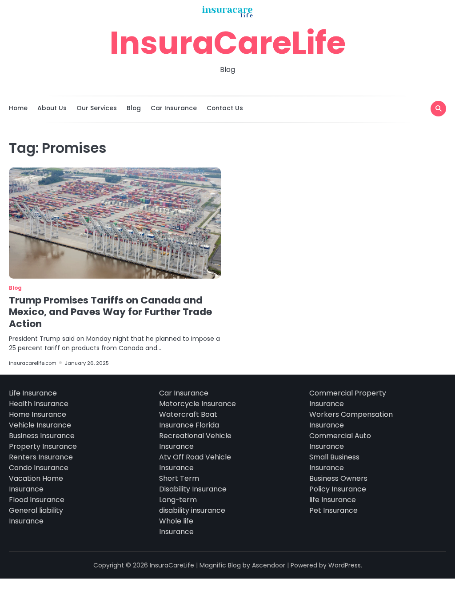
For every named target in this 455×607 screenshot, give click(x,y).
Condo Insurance (38, 468)
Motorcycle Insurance (197, 404)
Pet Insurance (333, 510)
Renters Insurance (41, 457)
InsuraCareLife (228, 42)
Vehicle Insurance (40, 425)
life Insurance (332, 500)
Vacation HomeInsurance (36, 483)
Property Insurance (43, 446)
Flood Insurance (36, 500)
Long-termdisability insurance (192, 505)
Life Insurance (33, 393)
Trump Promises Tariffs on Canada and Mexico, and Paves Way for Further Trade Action (110, 311)
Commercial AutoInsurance (340, 441)
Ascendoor (268, 565)
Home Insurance (37, 414)
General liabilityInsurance (36, 515)
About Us (52, 108)
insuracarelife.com (32, 363)
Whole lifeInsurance (176, 526)
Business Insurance (42, 436)
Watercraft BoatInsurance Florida (189, 419)
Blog (134, 108)
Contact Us (225, 108)
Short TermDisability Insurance (193, 483)
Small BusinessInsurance (334, 462)
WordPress (344, 565)
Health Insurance (38, 404)
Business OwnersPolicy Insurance (338, 483)
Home (18, 108)
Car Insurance (174, 108)
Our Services (96, 108)
